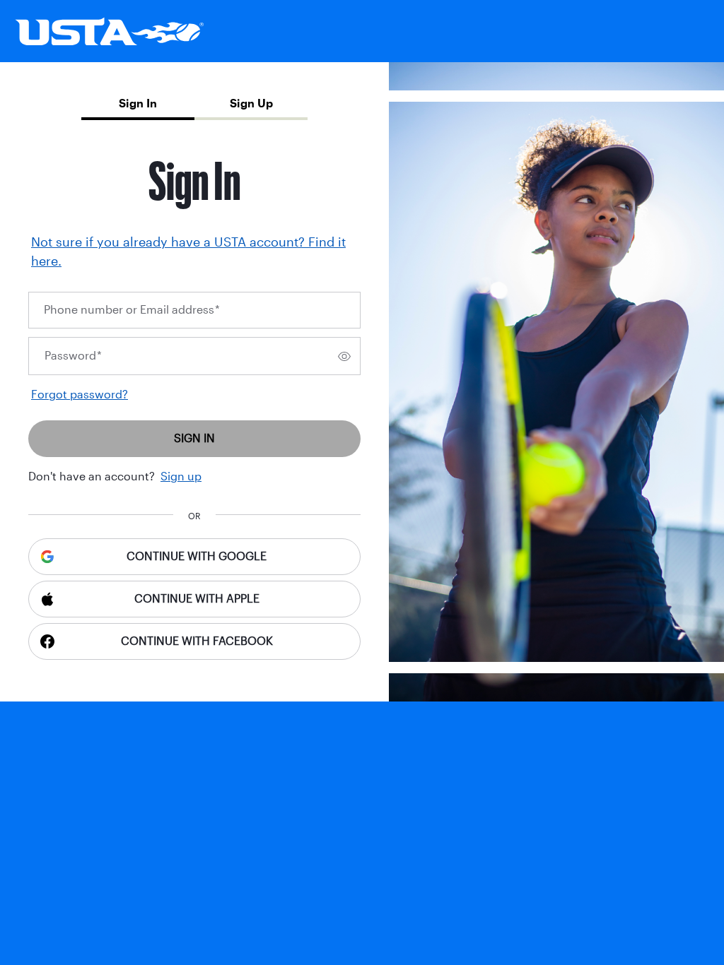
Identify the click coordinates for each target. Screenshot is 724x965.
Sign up (181, 476)
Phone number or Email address (132, 310)
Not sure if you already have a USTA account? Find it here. (188, 251)
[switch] (344, 356)
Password (73, 356)
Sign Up (251, 103)
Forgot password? (79, 395)
